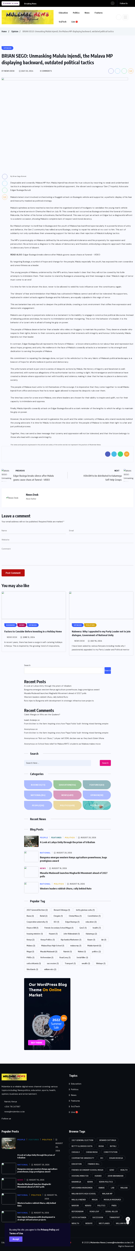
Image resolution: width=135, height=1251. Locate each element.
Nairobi (67, 951)
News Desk (12, 637)
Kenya (30, 939)
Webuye (100, 963)
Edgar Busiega (72, 922)
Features (99, 12)
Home (4, 31)
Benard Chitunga (62, 910)
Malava (31, 945)
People (38, 805)
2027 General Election (37, 910)
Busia (30, 916)
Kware (91, 939)
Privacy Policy (48, 1229)
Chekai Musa (75, 916)
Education (63, 12)
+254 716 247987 (12, 1106)
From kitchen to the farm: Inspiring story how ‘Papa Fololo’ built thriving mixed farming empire (66, 723)
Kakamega (91, 933)
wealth (86, 963)
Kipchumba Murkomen (71, 939)
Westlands (32, 969)
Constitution (94, 916)
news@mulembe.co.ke (14, 1111)
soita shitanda (34, 963)
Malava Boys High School (52, 945)
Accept (16, 1239)
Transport (70, 963)
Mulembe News (98, 1242)
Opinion (14, 31)
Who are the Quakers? (50, 714)
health (97, 928)
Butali (43, 916)
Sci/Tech (62, 21)
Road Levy (64, 957)
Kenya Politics (48, 939)
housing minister (35, 933)
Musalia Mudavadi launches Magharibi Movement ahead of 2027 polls (55, 693)
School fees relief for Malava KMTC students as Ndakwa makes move (69, 744)
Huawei (53, 933)
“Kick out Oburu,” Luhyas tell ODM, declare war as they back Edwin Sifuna (71, 738)
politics (96, 951)
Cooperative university (37, 922)
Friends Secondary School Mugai (58, 928)
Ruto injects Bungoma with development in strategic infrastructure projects (59, 700)
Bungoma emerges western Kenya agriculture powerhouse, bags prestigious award (61, 689)
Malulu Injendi (94, 945)
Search (27, 665)
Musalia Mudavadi (48, 951)
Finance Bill (32, 928)
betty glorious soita (85, 910)
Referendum (46, 957)
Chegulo (58, 916)
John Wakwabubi (72, 933)
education (91, 922)
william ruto (50, 969)
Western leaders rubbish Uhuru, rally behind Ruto (46, 697)
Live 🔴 (74, 21)
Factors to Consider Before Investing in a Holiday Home (33, 631)
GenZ (82, 928)
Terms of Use (16, 1233)
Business (38, 785)
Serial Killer (82, 957)
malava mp (75, 945)
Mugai (30, 951)
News (87, 12)
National (38, 795)
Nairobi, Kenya (10, 1101)
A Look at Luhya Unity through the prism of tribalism (47, 686)
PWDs (30, 957)
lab (103, 939)
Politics (76, 12)
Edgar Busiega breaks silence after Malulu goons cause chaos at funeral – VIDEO (61, 254)
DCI (56, 922)
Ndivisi (82, 951)
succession (53, 963)
